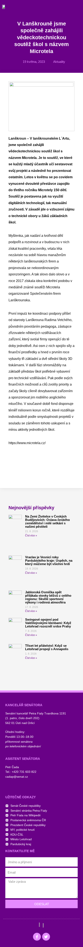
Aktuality (59, 61)
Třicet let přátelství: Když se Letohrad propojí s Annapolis (46, 647)
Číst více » (31, 535)
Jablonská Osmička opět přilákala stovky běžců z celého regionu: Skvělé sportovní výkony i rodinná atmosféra (48, 597)
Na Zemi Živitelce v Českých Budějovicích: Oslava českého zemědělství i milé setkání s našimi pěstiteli (47, 521)
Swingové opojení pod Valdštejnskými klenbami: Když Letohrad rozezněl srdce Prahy (48, 623)
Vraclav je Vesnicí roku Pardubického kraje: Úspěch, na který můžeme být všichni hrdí (48, 560)
